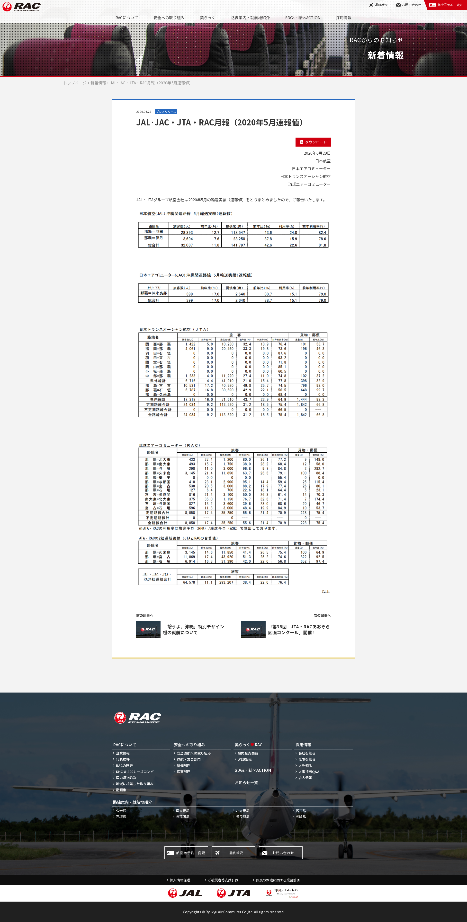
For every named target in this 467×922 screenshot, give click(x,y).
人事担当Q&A (308, 771)
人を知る (305, 765)
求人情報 (305, 777)
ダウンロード (316, 142)
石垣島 (121, 816)
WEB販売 (245, 759)
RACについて (127, 17)
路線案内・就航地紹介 (250, 17)
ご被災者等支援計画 (223, 880)
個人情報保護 (180, 880)
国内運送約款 (126, 777)
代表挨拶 (123, 759)
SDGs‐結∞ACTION (303, 17)
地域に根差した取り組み (134, 783)
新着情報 (98, 83)
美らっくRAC (248, 744)
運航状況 (381, 4)
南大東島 (182, 810)
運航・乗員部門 (189, 759)
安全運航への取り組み (194, 753)
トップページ (75, 83)
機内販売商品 (248, 753)
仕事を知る (306, 759)
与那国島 (182, 816)
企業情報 (123, 753)
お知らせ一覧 (246, 782)
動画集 (121, 789)
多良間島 (243, 816)
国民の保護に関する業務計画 (278, 880)
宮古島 (301, 810)
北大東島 (243, 810)
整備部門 (183, 765)
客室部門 (183, 771)
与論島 (301, 816)
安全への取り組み (169, 17)
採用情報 (343, 17)
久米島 (121, 810)
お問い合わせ (411, 4)
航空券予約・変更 (450, 4)
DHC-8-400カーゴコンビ (135, 771)
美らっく (208, 17)
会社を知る (306, 753)
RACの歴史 (124, 765)
